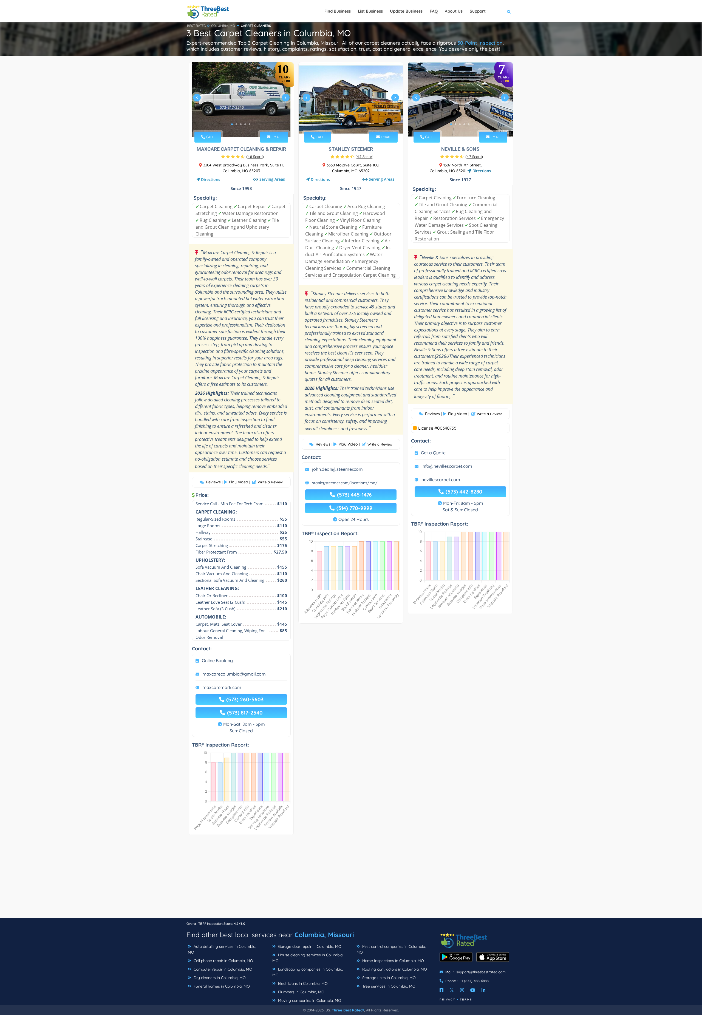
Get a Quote (433, 452)
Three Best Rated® (348, 1010)
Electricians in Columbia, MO (302, 983)
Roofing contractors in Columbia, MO (394, 969)
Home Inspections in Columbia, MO (392, 960)
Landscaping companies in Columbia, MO (307, 972)
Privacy (447, 999)
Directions (210, 179)
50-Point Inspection (480, 43)
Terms (466, 999)
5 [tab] (249, 124)
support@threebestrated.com (481, 972)
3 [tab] (241, 124)
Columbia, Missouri (324, 935)
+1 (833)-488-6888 (474, 981)
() (255, 156)
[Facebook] (441, 990)
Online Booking (217, 660)
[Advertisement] (351, 879)
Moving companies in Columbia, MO (309, 1000)
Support (478, 11)
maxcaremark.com (221, 687)
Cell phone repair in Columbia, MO (223, 960)
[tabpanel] (241, 99)
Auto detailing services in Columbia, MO (222, 949)
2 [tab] (236, 124)
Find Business (337, 11)
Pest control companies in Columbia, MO (391, 949)
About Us (454, 11)
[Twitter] (452, 990)
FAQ (434, 11)
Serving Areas (272, 179)
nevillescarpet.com (440, 479)
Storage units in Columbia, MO (388, 977)
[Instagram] (462, 990)
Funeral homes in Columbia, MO (221, 986)
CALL (209, 137)
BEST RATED (196, 26)
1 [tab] (232, 124)
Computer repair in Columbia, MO (222, 969)
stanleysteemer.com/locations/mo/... (346, 482)
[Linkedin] (483, 990)
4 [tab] (245, 124)
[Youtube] (472, 990)
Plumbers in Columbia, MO (300, 992)
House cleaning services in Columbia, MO (307, 957)
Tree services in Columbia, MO (388, 986)
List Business (370, 11)
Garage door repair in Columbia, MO (309, 946)
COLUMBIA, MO (223, 26)
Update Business (406, 11)
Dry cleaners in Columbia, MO (219, 977)
